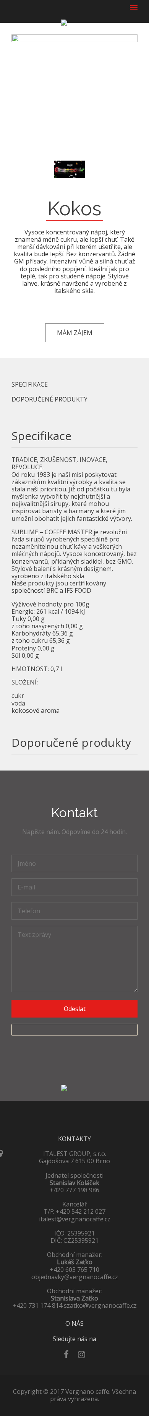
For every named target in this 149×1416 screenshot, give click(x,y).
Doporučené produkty (49, 399)
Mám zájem (74, 332)
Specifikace (29, 384)
